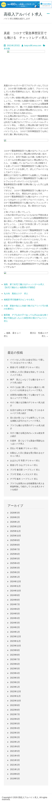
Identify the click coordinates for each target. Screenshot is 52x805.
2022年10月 (15, 701)
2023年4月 (15, 673)
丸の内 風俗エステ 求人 (16, 293)
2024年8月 (15, 600)
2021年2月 (15, 765)
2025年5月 (15, 559)
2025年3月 (15, 568)
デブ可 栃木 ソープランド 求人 (24, 479)
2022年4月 (15, 728)
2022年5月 (15, 724)
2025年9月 (15, 540)
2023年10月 (15, 646)
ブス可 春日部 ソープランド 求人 (25, 470)
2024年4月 (15, 618)
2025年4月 (15, 563)
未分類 (7, 48)
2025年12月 (15, 526)
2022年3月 (15, 733)
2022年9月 (15, 705)
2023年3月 (15, 678)
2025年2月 (15, 572)
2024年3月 (15, 623)
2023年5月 (15, 669)
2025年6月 (15, 554)
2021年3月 (15, 760)
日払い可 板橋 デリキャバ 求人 (24, 448)
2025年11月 (15, 531)
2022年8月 (15, 710)
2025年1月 (15, 577)
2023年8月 (15, 655)
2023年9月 (15, 650)
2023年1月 (15, 687)
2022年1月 (15, 742)
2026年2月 (15, 517)
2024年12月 (15, 581)
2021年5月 (15, 751)
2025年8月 (15, 545)
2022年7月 (15, 714)
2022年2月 (15, 737)
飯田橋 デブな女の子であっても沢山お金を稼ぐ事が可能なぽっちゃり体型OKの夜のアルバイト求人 (26, 318)
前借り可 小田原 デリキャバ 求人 (25, 367)
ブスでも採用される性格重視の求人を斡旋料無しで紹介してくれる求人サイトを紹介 (27, 486)
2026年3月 (15, 513)
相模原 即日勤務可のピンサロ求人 (19, 300)
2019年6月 (15, 774)
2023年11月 (15, 641)
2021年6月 (15, 746)
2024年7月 (15, 604)
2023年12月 (15, 636)
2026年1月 (15, 522)
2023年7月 (15, 659)
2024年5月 (15, 614)
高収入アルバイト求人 (23, 14)
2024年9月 (15, 595)
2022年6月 (15, 719)
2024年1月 (15, 632)
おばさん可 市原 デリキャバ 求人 (25, 460)
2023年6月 (15, 664)
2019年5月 (15, 779)
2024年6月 (15, 609)
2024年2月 (15, 627)
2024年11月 (15, 586)
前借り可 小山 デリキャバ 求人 (24, 465)
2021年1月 (15, 769)
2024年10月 (15, 591)
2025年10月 (15, 536)
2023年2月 (15, 682)
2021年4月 (15, 756)
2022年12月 (15, 691)
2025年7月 (15, 549)
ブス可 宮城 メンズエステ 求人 (24, 474)
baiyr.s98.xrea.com (32, 45)
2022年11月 (15, 696)
